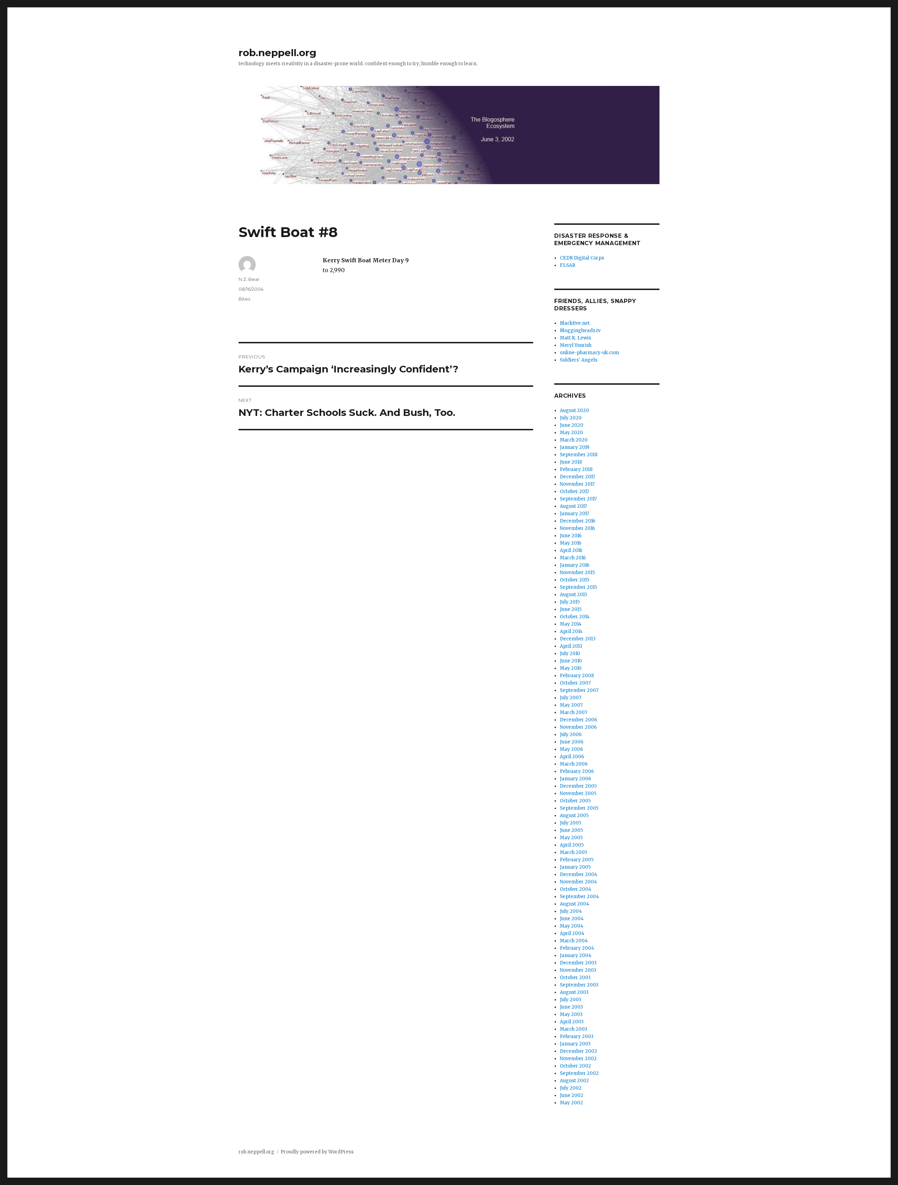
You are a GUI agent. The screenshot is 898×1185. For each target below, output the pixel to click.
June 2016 (571, 536)
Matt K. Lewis (575, 338)
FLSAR (567, 265)
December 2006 (578, 720)
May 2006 (571, 749)
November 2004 (578, 882)
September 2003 (579, 985)
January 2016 (574, 565)
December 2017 (577, 477)
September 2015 (578, 587)
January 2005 (575, 867)
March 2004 (574, 941)
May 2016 (570, 543)
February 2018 (576, 469)
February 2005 (577, 860)
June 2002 (571, 1095)
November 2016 (577, 528)
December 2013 (578, 639)
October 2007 (575, 683)
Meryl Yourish (575, 345)
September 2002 (579, 1073)
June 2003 (571, 1007)
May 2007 (571, 705)
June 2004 (572, 919)
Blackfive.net (575, 323)
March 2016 (573, 558)
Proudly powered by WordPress (317, 1152)
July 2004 (571, 911)
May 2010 (571, 668)
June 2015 (571, 609)
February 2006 (577, 771)
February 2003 (577, 1036)
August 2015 (573, 595)
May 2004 (571, 926)
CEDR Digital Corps (582, 258)
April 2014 (571, 631)
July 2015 (570, 602)
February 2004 (577, 948)
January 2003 (575, 1044)
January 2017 (574, 514)
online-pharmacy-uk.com (589, 353)
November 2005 (578, 793)
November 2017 (577, 484)
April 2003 (572, 1022)
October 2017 (574, 491)
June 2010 (571, 661)
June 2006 (571, 742)
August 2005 (574, 816)
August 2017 (573, 506)
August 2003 (574, 992)
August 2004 (574, 904)
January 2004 (575, 955)
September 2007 (579, 690)
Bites (244, 299)
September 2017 (578, 499)
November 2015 (577, 572)
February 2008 (577, 676)
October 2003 (575, 978)
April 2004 (572, 933)
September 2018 (578, 455)
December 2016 (577, 521)
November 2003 (578, 970)
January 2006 (575, 779)
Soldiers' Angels (578, 360)
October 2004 (575, 889)
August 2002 (574, 1081)
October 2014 (575, 617)
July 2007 (570, 698)
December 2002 (578, 1051)
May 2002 (571, 1103)
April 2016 (571, 550)
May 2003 (571, 1014)
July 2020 (571, 418)
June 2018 (571, 462)
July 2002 (571, 1088)
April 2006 (572, 757)
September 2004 (579, 897)
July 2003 (570, 1000)
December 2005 (578, 786)
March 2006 (574, 764)
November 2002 (578, 1059)
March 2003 (573, 1029)
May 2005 (571, 838)
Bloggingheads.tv (580, 331)
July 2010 (570, 654)
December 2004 (578, 874)
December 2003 (578, 963)
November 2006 (578, 727)
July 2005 (570, 823)
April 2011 (571, 646)
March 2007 (573, 712)
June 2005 (571, 830)
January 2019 (574, 447)
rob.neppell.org (277, 53)
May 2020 (571, 433)
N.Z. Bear (249, 279)
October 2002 (575, 1066)
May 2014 (571, 624)
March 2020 (574, 440)
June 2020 (571, 425)
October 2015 (574, 580)
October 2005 (575, 801)
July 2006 (571, 735)
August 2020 (574, 410)
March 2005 (573, 852)
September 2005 (579, 808)
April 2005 (572, 845)
